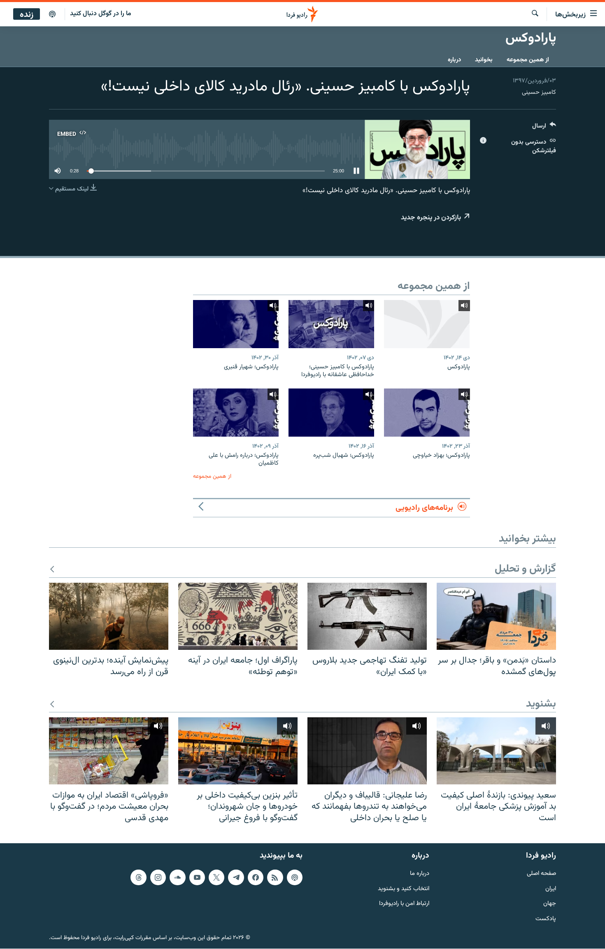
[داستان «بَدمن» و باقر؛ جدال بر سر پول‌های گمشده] (496, 616)
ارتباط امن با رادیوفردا (404, 904)
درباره (454, 60)
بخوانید (484, 60)
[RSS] (275, 877)
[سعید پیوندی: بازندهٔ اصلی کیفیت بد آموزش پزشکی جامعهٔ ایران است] (496, 750)
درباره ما (419, 874)
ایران (550, 889)
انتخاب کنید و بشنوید (403, 889)
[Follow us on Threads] (138, 877)
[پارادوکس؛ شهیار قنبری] (236, 324)
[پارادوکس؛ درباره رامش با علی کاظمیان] (236, 412)
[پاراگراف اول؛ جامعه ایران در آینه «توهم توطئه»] (238, 616)
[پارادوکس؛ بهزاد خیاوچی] (427, 412)
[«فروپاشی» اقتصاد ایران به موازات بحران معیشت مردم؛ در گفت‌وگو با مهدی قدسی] (108, 750)
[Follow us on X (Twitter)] (216, 877)
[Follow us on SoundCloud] (177, 877)
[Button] (544, 128)
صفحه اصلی (541, 874)
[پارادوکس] (427, 324)
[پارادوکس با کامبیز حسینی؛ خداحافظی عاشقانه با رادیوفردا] (331, 324)
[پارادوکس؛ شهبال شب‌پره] (331, 412)
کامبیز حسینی (539, 92)
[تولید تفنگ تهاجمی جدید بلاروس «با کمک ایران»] (367, 616)
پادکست (545, 919)
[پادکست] (52, 14)
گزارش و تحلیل (525, 569)
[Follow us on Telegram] (236, 877)
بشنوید (541, 704)
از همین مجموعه (528, 60)
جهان (549, 904)
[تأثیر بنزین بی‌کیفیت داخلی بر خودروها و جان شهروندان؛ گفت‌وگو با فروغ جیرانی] (238, 750)
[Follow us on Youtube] (197, 877)
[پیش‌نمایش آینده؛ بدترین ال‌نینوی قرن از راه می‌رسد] (108, 616)
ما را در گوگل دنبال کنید (100, 14)
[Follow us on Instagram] (158, 877)
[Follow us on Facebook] (255, 877)
